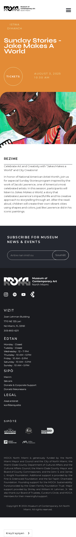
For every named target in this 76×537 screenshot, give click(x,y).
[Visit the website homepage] (19, 8)
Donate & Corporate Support (20, 385)
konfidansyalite (12, 405)
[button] (68, 9)
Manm (7, 376)
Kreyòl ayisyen (15, 533)
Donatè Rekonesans (15, 389)
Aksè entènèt (11, 401)
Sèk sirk (8, 381)
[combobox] (18, 533)
